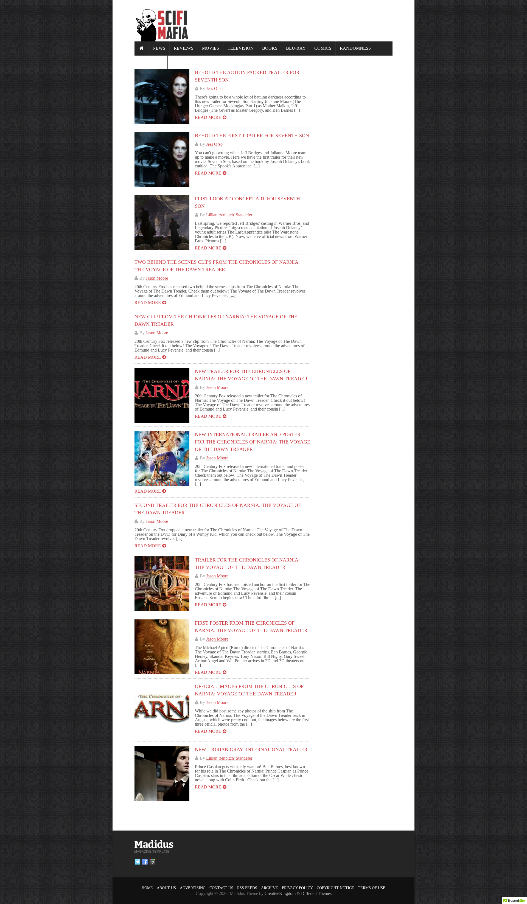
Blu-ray (296, 48)
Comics (322, 48)
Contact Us (221, 888)
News (159, 48)
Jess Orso (214, 88)
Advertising (193, 888)
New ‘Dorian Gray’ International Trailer (251, 749)
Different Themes (316, 893)
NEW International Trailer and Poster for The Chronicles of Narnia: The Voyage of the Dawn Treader (252, 442)
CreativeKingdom (280, 893)
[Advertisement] (293, 20)
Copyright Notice (335, 888)
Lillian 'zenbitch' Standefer (229, 214)
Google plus (152, 862)
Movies (210, 48)
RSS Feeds (247, 888)
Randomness (355, 48)
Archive (269, 888)
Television (241, 48)
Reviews (184, 48)
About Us (166, 888)
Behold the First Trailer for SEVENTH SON (252, 135)
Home (147, 888)
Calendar (151, 62)
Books (269, 48)
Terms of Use (371, 888)
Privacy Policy (297, 888)
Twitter (137, 862)
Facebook (145, 862)
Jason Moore (157, 278)
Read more (208, 117)
